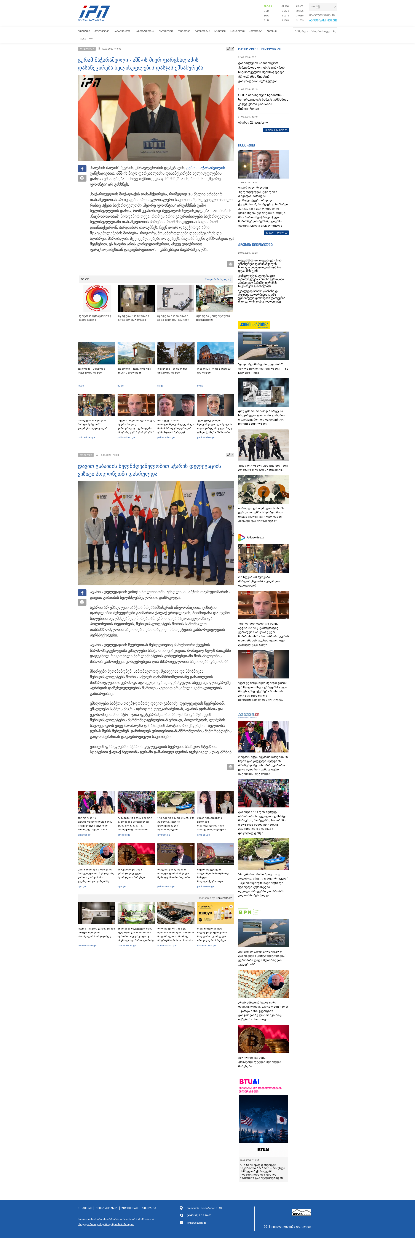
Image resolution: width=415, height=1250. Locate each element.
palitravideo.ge (86, 437)
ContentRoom (224, 898)
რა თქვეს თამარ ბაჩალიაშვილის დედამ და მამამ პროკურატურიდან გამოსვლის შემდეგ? (175, 426)
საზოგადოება (145, 31)
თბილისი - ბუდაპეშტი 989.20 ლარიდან (172, 370)
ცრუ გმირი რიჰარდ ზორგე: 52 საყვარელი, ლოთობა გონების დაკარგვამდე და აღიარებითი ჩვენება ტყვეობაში (261, 417)
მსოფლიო (166, 31)
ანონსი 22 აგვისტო (253, 122)
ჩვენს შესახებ (106, 1208)
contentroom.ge (87, 945)
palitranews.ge (165, 886)
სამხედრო (237, 31)
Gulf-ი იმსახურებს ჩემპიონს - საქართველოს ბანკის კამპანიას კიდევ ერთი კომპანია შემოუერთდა (263, 101)
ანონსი (272, 31)
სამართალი (122, 31)
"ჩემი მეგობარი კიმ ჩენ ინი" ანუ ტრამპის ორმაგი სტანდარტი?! (263, 468)
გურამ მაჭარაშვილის (205, 168)
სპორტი (220, 31)
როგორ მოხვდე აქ (218, 279)
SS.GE (85, 279)
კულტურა (255, 31)
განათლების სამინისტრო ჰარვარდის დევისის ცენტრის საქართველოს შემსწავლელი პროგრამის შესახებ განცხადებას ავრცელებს (261, 72)
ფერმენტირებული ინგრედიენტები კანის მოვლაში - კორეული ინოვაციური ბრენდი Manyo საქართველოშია (213, 936)
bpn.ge (268, 6)
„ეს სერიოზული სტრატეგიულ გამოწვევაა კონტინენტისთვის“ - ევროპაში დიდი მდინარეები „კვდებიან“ (263, 958)
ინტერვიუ (246, 145)
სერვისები (129, 1208)
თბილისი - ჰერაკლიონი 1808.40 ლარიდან (134, 370)
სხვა (83, 39)
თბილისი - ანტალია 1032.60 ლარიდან (91, 370)
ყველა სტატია (274, 232)
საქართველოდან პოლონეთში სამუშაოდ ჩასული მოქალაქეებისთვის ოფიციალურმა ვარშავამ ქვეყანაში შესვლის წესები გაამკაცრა (215, 881)
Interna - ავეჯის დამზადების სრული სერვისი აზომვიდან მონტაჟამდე (96, 932)
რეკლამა (149, 1208)
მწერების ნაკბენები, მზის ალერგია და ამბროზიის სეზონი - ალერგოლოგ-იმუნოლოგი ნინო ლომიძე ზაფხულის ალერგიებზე (136, 936)
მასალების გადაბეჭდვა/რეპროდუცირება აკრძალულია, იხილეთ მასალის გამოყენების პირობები (116, 1222)
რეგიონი (184, 31)
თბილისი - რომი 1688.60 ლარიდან (213, 370)
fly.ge (81, 385)
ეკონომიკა (202, 31)
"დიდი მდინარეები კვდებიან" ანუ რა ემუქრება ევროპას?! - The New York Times (263, 368)
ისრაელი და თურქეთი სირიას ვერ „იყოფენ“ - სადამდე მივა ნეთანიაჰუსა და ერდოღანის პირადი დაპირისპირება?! (261, 515)
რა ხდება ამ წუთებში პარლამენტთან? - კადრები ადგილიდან (92, 424)
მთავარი (84, 31)
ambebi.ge (84, 834)
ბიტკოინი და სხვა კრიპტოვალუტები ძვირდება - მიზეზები (132, 873)
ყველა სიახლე (274, 129)
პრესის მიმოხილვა (255, 244)
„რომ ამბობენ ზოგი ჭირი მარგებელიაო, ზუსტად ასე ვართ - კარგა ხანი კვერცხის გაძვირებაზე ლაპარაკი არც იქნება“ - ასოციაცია (96, 879)
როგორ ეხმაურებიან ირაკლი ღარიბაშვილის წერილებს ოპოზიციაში (173, 873)
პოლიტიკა (101, 31)
